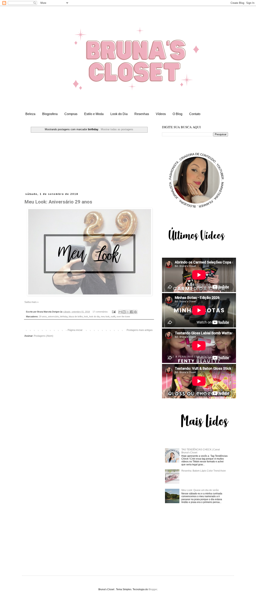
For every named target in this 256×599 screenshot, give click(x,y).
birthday (64, 316)
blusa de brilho (76, 316)
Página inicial (75, 330)
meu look (105, 316)
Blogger (153, 589)
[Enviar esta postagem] (113, 312)
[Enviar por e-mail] (120, 312)
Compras (70, 114)
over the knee (123, 316)
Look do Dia (119, 114)
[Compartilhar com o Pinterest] (135, 312)
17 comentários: (101, 312)
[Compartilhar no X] (128, 312)
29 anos (43, 316)
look (86, 316)
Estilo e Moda (94, 114)
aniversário (53, 316)
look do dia (94, 316)
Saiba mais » (31, 302)
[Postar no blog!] (124, 312)
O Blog (177, 114)
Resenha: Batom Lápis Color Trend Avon (203, 470)
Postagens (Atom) (43, 336)
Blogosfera (50, 114)
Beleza (30, 114)
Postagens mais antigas (140, 330)
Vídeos (161, 114)
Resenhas (141, 114)
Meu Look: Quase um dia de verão (200, 490)
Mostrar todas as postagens (117, 129)
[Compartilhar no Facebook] (132, 312)
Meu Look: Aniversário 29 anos (58, 202)
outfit (113, 316)
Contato (194, 114)
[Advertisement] (89, 163)
